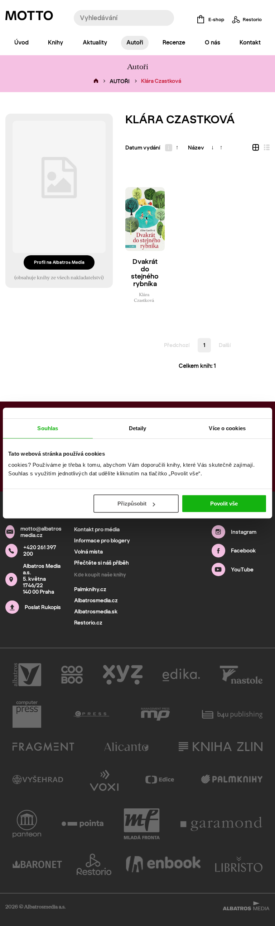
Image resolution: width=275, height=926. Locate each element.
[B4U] (232, 714)
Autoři (134, 42)
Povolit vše (224, 503)
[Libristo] (239, 864)
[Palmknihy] (232, 779)
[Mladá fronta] (142, 823)
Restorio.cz (88, 622)
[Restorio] (94, 864)
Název (196, 147)
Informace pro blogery (102, 540)
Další (225, 345)
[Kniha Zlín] (221, 746)
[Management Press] (155, 714)
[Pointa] (82, 823)
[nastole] (241, 674)
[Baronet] (37, 864)
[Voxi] (104, 779)
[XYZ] (123, 674)
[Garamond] (221, 823)
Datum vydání (142, 147)
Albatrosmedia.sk (95, 611)
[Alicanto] (126, 746)
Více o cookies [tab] (227, 428)
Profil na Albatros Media (59, 262)
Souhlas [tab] (47, 428)
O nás (212, 42)
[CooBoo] (72, 674)
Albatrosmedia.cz (96, 600)
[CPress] (91, 714)
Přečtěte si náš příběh (101, 563)
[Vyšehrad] (37, 779)
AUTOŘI (120, 81)
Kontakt (250, 42)
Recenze (174, 42)
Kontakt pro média (97, 529)
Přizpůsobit (131, 503)
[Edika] (181, 674)
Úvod (21, 42)
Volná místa (88, 552)
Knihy (55, 42)
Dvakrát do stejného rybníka (145, 273)
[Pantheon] (26, 823)
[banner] (29, 17)
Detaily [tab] (137, 428)
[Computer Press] (26, 714)
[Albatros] (26, 674)
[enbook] (163, 864)
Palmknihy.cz (90, 589)
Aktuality (95, 42)
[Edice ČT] (159, 779)
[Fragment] (43, 746)
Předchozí (176, 345)
